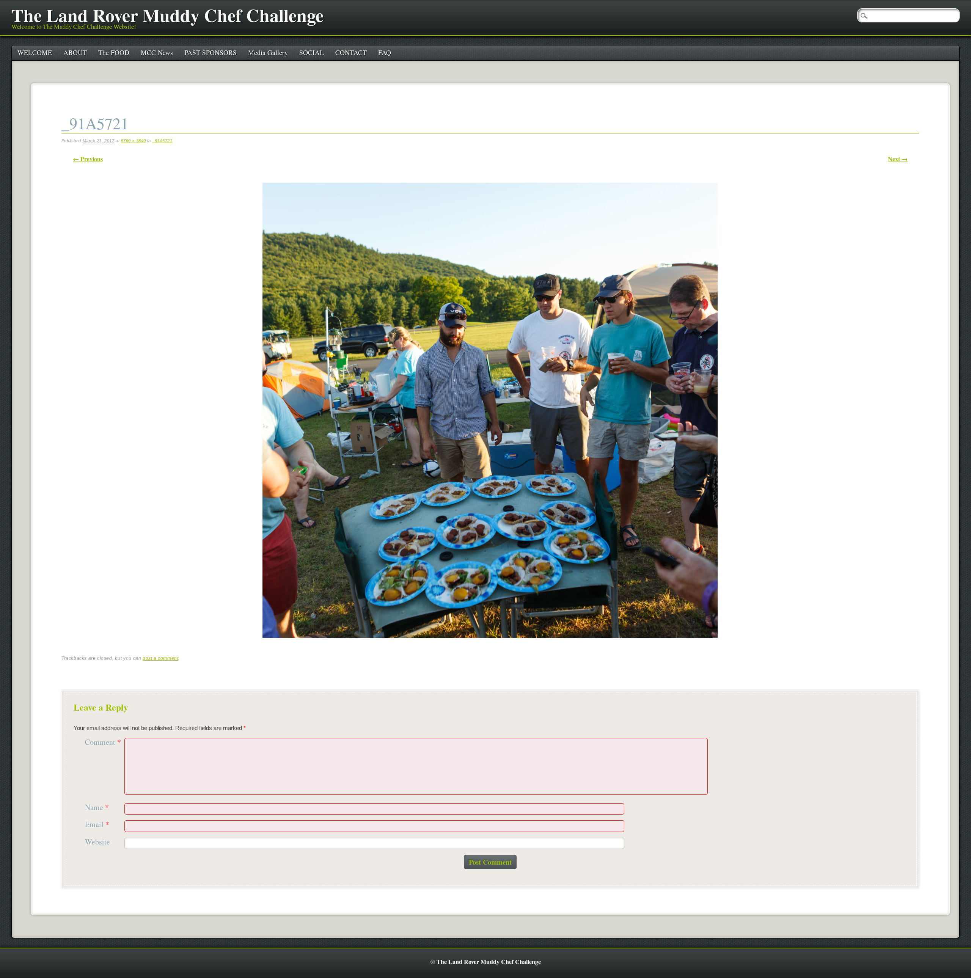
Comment (103, 742)
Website (97, 842)
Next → (898, 158)
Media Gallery (268, 52)
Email (97, 824)
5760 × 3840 (133, 140)
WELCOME (34, 52)
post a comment (160, 658)
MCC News (157, 52)
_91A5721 (162, 140)
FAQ (384, 52)
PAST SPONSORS (210, 52)
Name (97, 807)
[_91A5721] (490, 644)
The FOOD (113, 52)
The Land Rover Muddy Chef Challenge (167, 15)
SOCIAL (311, 52)
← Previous (88, 158)
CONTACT (351, 52)
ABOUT (75, 52)
